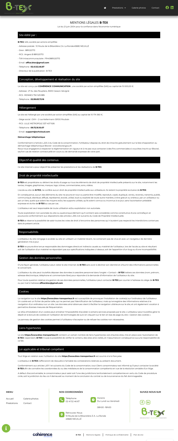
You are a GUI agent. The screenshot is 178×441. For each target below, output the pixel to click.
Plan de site (138, 435)
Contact (155, 8)
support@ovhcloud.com (38, 132)
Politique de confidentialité (116, 435)
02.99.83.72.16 (37, 99)
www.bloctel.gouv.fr (62, 146)
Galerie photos (139, 8)
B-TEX (78, 435)
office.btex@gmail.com (37, 62)
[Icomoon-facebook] (142, 402)
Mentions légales (93, 435)
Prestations (117, 8)
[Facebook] (167, 7)
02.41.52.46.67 (37, 67)
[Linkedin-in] (148, 402)
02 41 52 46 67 (73, 401)
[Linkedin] (172, 7)
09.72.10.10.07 (37, 127)
